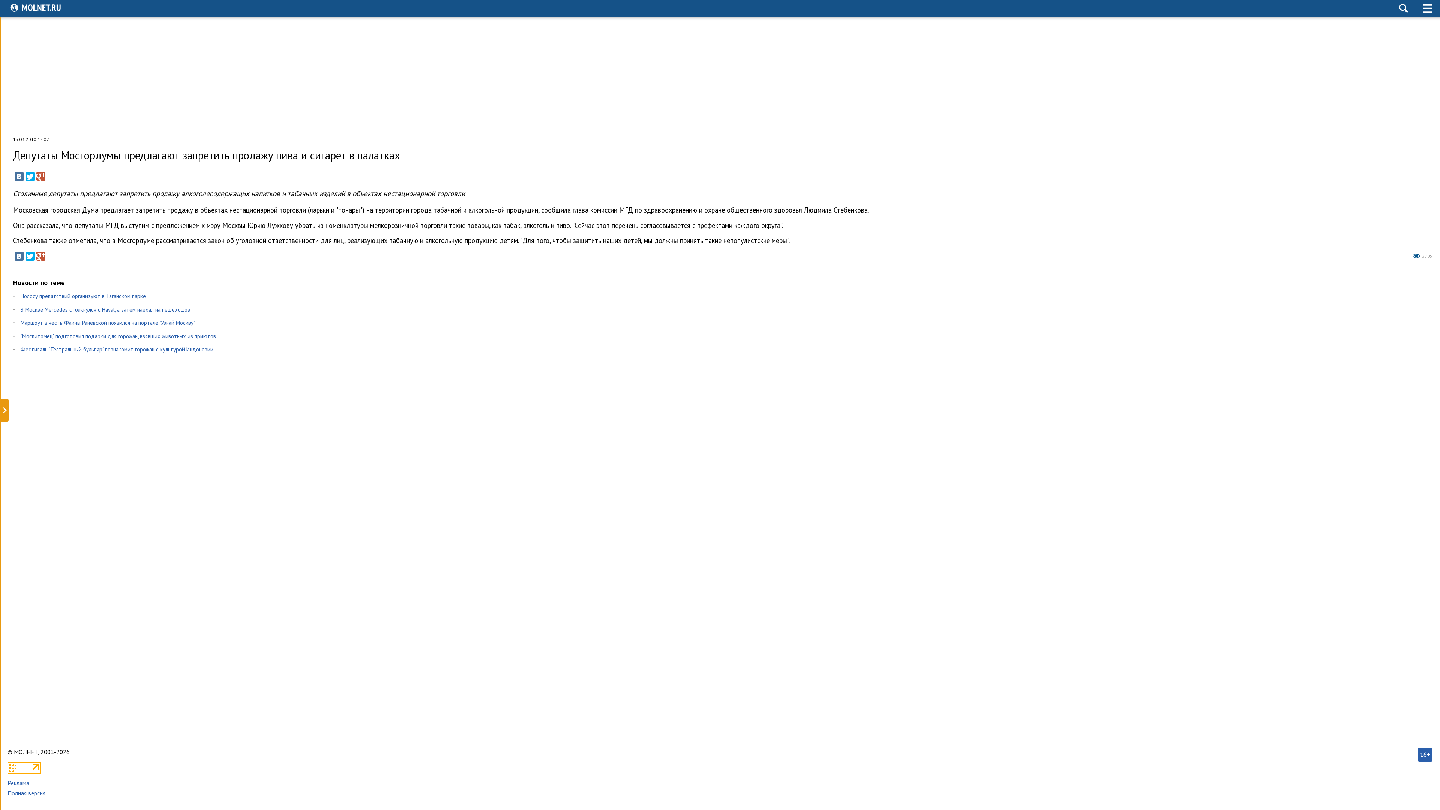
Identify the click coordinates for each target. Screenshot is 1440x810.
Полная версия (26, 793)
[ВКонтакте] (19, 176)
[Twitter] (30, 176)
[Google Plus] (40, 176)
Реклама (18, 783)
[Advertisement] (720, 76)
